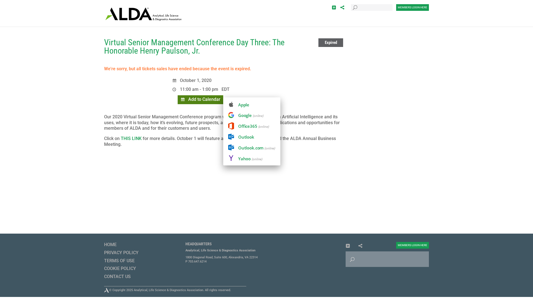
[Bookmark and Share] (342, 7)
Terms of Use (119, 260)
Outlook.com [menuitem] (256, 148)
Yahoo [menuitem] (250, 158)
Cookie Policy (120, 268)
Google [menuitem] (250, 115)
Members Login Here (412, 7)
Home (110, 244)
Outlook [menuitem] (246, 137)
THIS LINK (131, 138)
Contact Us (117, 276)
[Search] (355, 4)
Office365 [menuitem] (253, 126)
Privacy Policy (121, 252)
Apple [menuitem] (243, 105)
